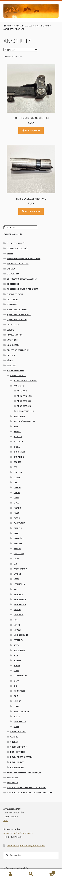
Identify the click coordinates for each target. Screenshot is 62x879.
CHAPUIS (18, 472)
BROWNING (19, 457)
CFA (15, 467)
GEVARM (17, 548)
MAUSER (17, 629)
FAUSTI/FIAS (19, 523)
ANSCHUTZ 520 (24, 406)
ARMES (10, 253)
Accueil (10, 25)
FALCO (17, 512)
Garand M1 (19, 538)
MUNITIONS (12, 340)
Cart (47, 871)
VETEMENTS (12, 782)
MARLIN (17, 609)
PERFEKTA (18, 640)
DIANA (16, 497)
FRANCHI (18, 528)
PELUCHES (11, 365)
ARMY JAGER (19, 416)
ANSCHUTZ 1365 (24, 395)
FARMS (17, 518)
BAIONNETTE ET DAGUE (17, 263)
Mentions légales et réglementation (26, 845)
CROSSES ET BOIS (18, 746)
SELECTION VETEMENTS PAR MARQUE (24, 772)
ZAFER (16, 726)
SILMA (16, 680)
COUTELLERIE (13, 284)
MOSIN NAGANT (21, 635)
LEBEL (16, 579)
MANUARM (18, 594)
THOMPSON (19, 691)
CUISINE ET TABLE (15, 294)
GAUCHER (18, 543)
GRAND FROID (13, 324)
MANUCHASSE (20, 599)
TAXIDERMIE (12, 777)
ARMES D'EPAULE (42, 25)
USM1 (16, 706)
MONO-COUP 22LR (25, 411)
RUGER (17, 665)
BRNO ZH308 (19, 451)
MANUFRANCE (20, 604)
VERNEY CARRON (21, 711)
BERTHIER (18, 441)
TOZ (16, 696)
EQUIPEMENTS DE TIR (16, 319)
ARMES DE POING (18, 731)
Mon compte (10, 874)
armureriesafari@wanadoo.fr (18, 832)
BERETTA (18, 436)
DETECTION (12, 299)
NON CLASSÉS (13, 345)
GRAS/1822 (19, 553)
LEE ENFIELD (19, 584)
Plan (5, 820)
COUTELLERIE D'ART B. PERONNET (22, 289)
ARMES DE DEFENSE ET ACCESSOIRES (23, 258)
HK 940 (17, 558)
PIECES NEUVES (17, 762)
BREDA (17, 446)
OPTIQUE (11, 355)
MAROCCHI (18, 614)
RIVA (16, 655)
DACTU (17, 482)
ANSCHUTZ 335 (24, 401)
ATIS (16, 426)
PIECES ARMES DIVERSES (21, 757)
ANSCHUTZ (8, 29)
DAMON (17, 487)
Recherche (31, 874)
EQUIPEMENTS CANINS (17, 309)
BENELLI (17, 431)
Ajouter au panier (31, 130)
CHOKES (14, 741)
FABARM (17, 507)
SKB (15, 686)
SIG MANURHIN (20, 675)
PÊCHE (10, 360)
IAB (15, 563)
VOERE (17, 716)
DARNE (17, 492)
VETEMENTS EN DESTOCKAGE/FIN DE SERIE (26, 787)
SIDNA (16, 670)
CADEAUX (11, 268)
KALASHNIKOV (20, 568)
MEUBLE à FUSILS (15, 334)
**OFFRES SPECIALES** (17, 248)
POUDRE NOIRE (17, 767)
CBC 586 (17, 462)
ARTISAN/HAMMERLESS (24, 421)
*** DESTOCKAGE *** (16, 243)
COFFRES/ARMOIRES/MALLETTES (22, 278)
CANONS (14, 736)
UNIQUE (17, 701)
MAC (16, 589)
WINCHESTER (20, 721)
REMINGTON (19, 650)
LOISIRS (10, 329)
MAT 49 (17, 624)
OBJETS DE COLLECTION (18, 350)
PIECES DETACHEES (24, 25)
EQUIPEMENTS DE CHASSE (19, 314)
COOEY (17, 477)
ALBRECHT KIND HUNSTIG (25, 380)
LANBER (17, 574)
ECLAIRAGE (12, 304)
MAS (16, 619)
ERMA (16, 502)
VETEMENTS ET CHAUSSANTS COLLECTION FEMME (30, 792)
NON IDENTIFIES (17, 752)
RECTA (17, 645)
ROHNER (17, 660)
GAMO (16, 533)
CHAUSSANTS (13, 273)
